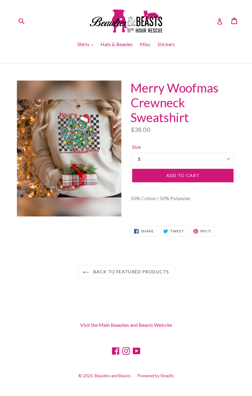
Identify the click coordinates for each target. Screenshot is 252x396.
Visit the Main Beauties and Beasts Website (126, 325)
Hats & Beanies (116, 44)
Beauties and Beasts (113, 375)
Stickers (166, 44)
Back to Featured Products (130, 271)
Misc (145, 44)
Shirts (83, 44)
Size (136, 147)
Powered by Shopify (156, 375)
